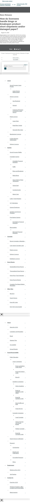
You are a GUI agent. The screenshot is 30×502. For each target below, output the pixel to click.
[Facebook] (15, 49)
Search (5, 66)
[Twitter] (16, 49)
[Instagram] (20, 49)
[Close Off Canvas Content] (1, 314)
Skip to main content (7, 1)
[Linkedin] (18, 49)
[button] (13, 5)
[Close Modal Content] (1, 73)
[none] (27, 9)
